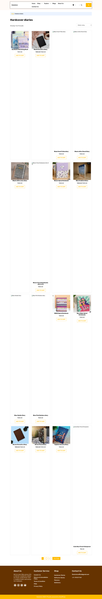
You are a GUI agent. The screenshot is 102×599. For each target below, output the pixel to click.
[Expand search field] (88, 5)
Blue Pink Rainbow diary (40, 415)
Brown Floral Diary (40, 444)
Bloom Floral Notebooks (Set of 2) (40, 283)
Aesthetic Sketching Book (20, 49)
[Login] (77, 5)
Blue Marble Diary (19, 415)
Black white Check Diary (82, 151)
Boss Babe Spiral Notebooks (82, 314)
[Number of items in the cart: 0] (81, 5)
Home (12, 13)
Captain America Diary (61, 444)
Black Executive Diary (40, 49)
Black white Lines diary (20, 180)
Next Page (56, 558)
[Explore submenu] (50, 3)
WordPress (62, 597)
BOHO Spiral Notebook (61, 313)
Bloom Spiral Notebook (61, 180)
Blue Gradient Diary (82, 180)
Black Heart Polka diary (61, 151)
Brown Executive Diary (20, 444)
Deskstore (15, 5)
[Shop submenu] (42, 3)
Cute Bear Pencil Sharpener (82, 546)
